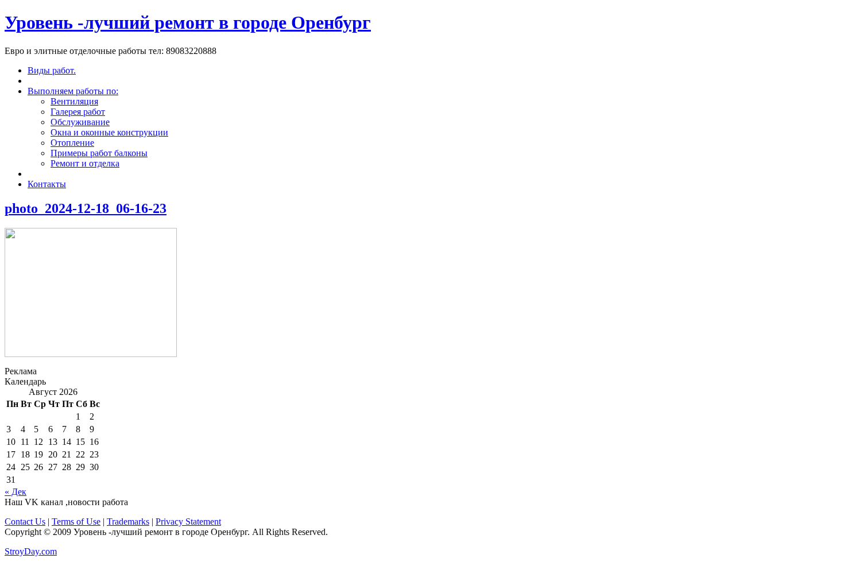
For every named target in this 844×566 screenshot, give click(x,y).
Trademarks (128, 521)
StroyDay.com (31, 551)
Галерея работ (78, 112)
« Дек (15, 492)
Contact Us (25, 521)
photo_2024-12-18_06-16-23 (86, 208)
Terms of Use (76, 521)
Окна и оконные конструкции (109, 132)
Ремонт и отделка (85, 163)
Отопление (72, 143)
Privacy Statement (188, 521)
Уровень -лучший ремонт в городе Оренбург (188, 22)
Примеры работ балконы (99, 153)
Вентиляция (74, 101)
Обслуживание (80, 122)
